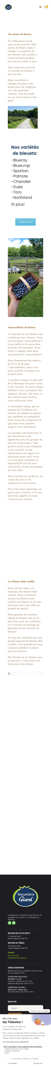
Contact (11, 952)
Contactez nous (25, 222)
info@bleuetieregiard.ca (17, 958)
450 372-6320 (13, 956)
